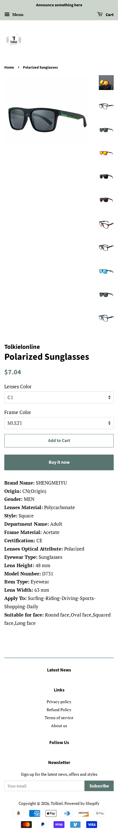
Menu (17, 14)
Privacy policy (59, 701)
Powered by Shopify (81, 803)
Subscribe (99, 786)
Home (9, 67)
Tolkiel (57, 803)
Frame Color (17, 412)
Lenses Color (18, 386)
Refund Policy (59, 709)
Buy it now (59, 462)
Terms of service (59, 717)
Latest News (59, 670)
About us (59, 725)
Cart (109, 15)
